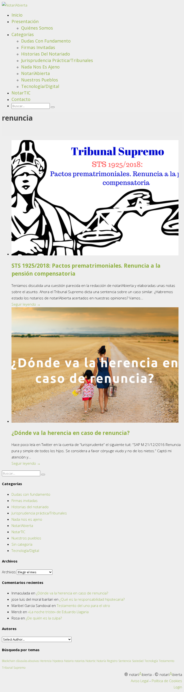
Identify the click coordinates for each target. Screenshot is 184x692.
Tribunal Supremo (13, 668)
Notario (69, 661)
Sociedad (138, 661)
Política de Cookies (167, 680)
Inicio (17, 15)
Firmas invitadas (38, 47)
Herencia (46, 661)
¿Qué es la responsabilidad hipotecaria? (92, 599)
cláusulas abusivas (27, 661)
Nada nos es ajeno (40, 67)
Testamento (166, 661)
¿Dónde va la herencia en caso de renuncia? (71, 433)
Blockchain (8, 661)
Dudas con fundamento (46, 41)
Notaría (101, 661)
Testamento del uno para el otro (83, 605)
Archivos (9, 571)
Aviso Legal (140, 680)
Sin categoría (22, 544)
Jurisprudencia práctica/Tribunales (57, 60)
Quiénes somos (37, 28)
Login (178, 687)
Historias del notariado (45, 54)
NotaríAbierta (35, 73)
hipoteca (57, 661)
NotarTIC (21, 93)
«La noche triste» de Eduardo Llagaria (58, 611)
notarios (80, 661)
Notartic (91, 661)
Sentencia (124, 661)
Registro (112, 661)
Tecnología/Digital (40, 86)
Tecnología (151, 661)
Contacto (21, 99)
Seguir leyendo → (26, 304)
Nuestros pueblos (39, 80)
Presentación (25, 21)
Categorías (23, 34)
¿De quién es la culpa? (44, 618)
